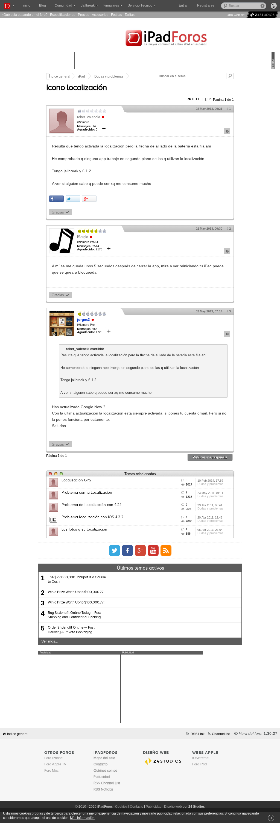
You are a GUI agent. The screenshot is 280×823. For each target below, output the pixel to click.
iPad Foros (174, 39)
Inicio (26, 5)
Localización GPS (76, 480)
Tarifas (130, 14)
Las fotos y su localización (84, 529)
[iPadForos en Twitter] (114, 550)
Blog (42, 5)
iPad (81, 76)
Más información (82, 817)
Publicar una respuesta (210, 457)
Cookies (121, 807)
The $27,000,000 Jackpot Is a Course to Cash (77, 580)
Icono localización (76, 88)
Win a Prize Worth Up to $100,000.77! (76, 592)
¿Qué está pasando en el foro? (25, 14)
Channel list (221, 734)
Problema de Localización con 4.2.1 (91, 505)
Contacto (136, 807)
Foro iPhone (53, 758)
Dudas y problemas (108, 76)
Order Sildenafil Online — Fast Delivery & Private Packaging (71, 630)
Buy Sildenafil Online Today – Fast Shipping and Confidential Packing (74, 615)
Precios (83, 14)
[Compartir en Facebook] (56, 199)
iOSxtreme (200, 758)
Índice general (59, 76)
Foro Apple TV (55, 764)
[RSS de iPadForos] (166, 550)
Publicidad (154, 807)
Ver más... (49, 641)
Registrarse (205, 5)
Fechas (116, 14)
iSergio (82, 237)
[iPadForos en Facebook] (127, 550)
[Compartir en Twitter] (73, 199)
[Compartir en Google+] (89, 199)
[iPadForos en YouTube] (153, 550)
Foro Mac (51, 770)
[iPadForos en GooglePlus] (140, 550)
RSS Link (198, 734)
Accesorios (100, 14)
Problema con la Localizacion (87, 493)
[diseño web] (261, 15)
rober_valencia (88, 117)
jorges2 (83, 319)
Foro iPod (199, 764)
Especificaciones (62, 14)
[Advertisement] (79, 689)
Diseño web (173, 807)
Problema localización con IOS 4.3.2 (92, 517)
